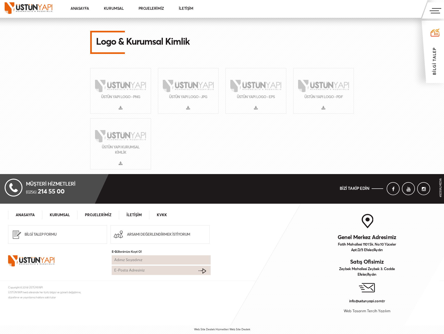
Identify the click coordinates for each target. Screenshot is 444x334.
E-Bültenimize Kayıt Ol (127, 251)
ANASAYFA (80, 8)
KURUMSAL (114, 8)
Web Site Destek (239, 329)
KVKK (162, 215)
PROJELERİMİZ (151, 8)
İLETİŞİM (186, 8)
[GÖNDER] (202, 271)
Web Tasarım (355, 311)
